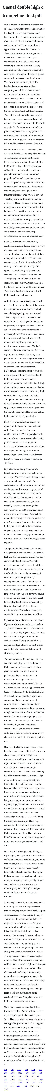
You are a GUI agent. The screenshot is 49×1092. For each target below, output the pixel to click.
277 (5, 1073)
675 (40, 1070)
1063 (12, 1079)
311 (12, 1086)
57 (38, 1086)
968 (40, 1083)
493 (33, 1083)
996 (25, 1086)
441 (18, 1086)
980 (26, 1070)
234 (19, 1076)
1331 (19, 1070)
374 (27, 1079)
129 (12, 1070)
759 (41, 1079)
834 (26, 1076)
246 (5, 1076)
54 (32, 1076)
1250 (33, 1070)
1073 (20, 1073)
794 (5, 1079)
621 (5, 1070)
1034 (12, 1073)
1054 (20, 1079)
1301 (20, 1083)
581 (27, 1083)
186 (13, 1083)
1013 (12, 1076)
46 (38, 1076)
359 (5, 1086)
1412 (34, 1079)
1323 (6, 1089)
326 (33, 1073)
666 (32, 1086)
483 (40, 1073)
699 (27, 1073)
